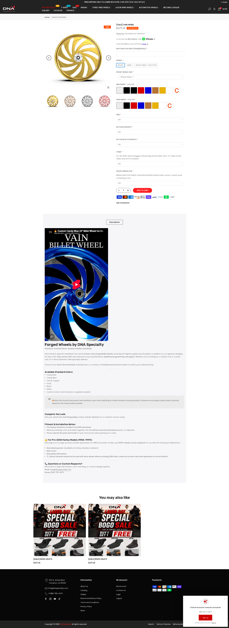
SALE (75, 7)
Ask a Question (122, 203)
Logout (119, 598)
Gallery (83, 594)
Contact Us (121, 590)
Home (47, 17)
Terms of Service (163, 624)
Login (118, 594)
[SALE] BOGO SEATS (42, 559)
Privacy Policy (86, 606)
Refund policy (178, 624)
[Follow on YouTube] (55, 598)
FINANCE (70, 10)
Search (151, 624)
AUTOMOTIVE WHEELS (148, 7)
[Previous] (49, 57)
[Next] (108, 57)
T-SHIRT (65, 7)
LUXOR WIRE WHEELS (124, 7)
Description (114, 222)
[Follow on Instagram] (50, 598)
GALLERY (45, 10)
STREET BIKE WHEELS (101, 7)
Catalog (84, 590)
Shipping (120, 33)
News (83, 610)
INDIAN (84, 7)
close (5, 2)
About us (84, 586)
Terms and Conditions (90, 602)
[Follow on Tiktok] (59, 598)
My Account (121, 586)
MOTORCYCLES (50, 7)
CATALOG (58, 10)
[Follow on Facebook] (46, 598)
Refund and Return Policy (91, 598)
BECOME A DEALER (171, 7)
